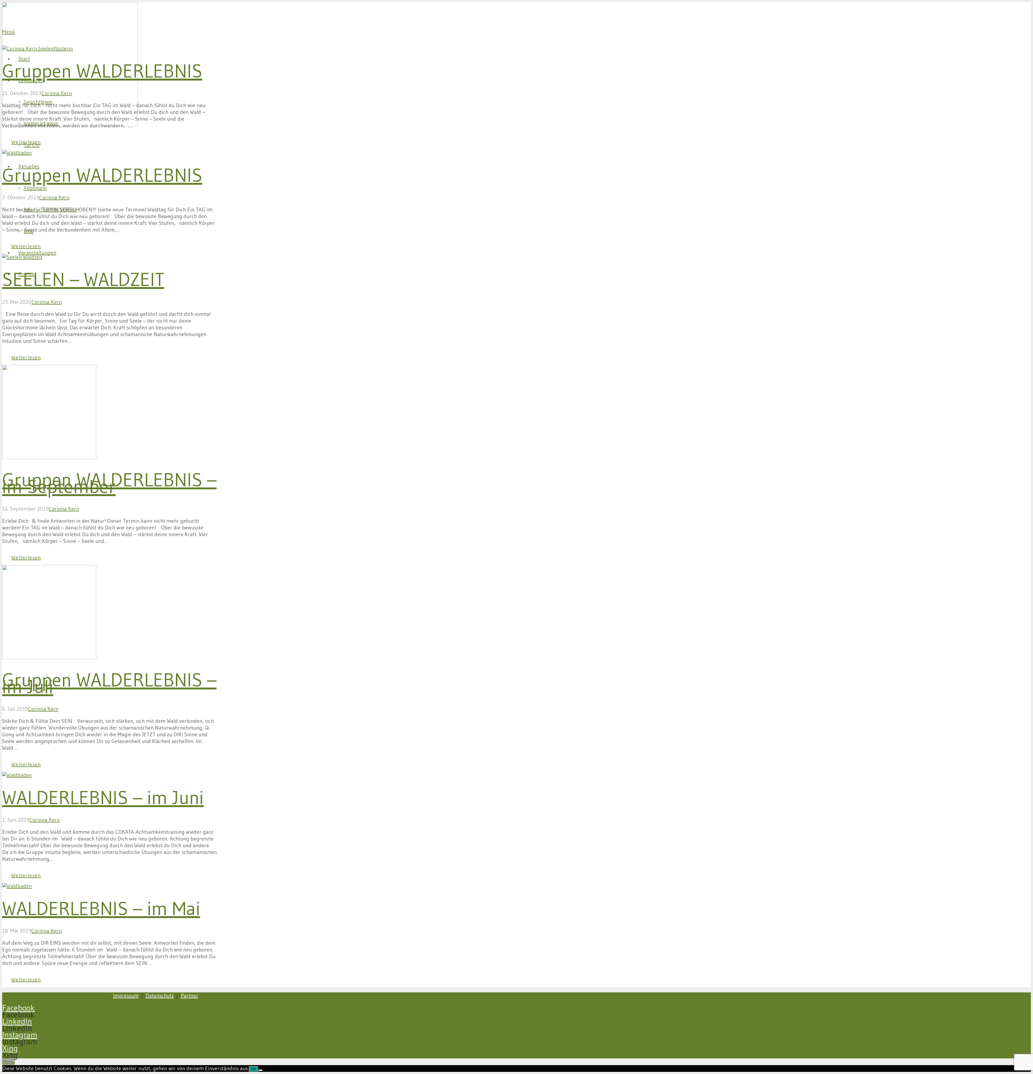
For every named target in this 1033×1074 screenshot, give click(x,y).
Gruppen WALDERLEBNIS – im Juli (109, 683)
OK (253, 1069)
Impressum (126, 995)
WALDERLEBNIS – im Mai (101, 908)
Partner (189, 995)
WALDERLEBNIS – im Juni (103, 797)
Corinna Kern (56, 93)
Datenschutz (160, 995)
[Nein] (260, 1070)
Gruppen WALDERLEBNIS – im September (109, 483)
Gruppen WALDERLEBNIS (102, 70)
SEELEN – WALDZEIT (83, 279)
